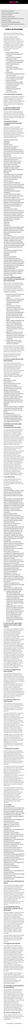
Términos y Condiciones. (16, 645)
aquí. (9, 1019)
